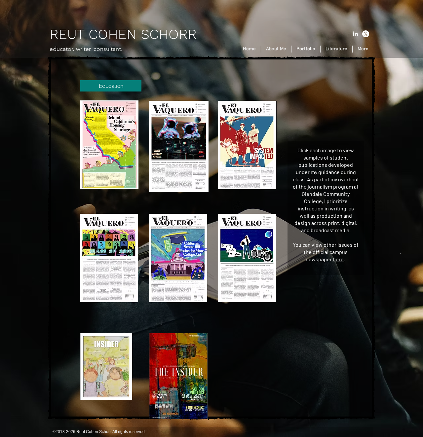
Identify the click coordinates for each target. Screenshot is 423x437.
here (338, 259)
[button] (110, 85)
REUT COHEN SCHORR (123, 34)
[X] (365, 33)
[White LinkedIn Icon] (355, 33)
